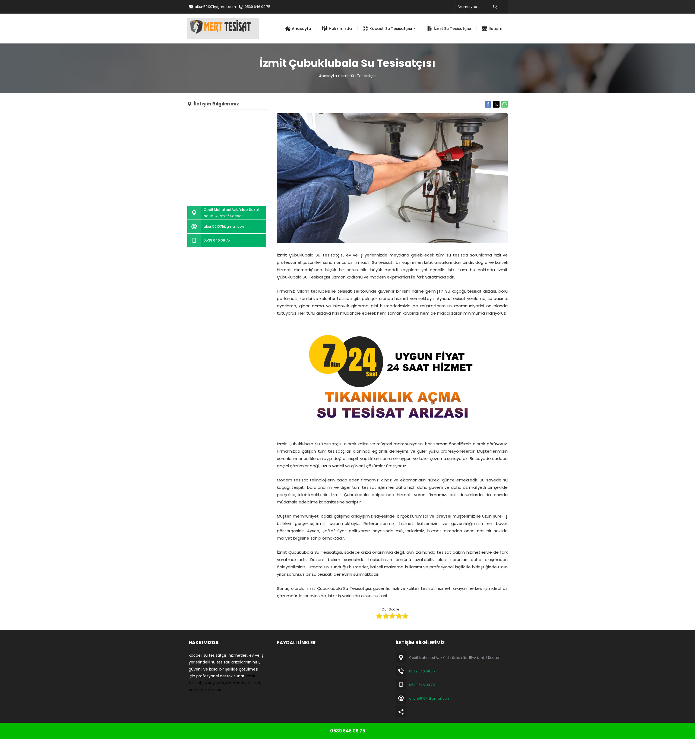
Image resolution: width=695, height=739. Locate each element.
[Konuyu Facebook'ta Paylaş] (488, 104)
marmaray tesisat (243, 682)
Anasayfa (328, 76)
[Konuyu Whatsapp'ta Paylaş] (504, 104)
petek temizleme (205, 689)
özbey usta (213, 682)
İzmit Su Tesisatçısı (358, 76)
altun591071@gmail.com (215, 6)
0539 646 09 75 (257, 6)
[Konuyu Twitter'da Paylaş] (496, 104)
